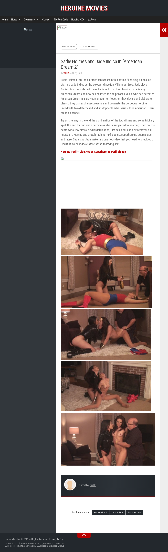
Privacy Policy (56, 539)
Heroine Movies (84, 8)
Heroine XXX (77, 19)
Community (29, 19)
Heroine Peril (100, 512)
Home (5, 19)
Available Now (68, 46)
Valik (66, 73)
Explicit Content (88, 46)
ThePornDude (61, 19)
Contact (46, 19)
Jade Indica (117, 512)
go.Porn (92, 19)
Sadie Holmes (134, 512)
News (14, 19)
